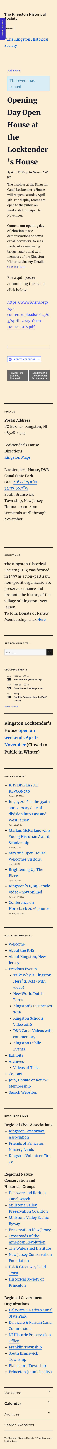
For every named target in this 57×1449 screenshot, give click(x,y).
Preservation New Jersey (30, 1230)
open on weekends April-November (21, 738)
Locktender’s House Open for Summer (39, 375)
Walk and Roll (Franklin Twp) (28, 679)
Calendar (12, 1403)
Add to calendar (24, 359)
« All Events (13, 70)
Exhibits (16, 1055)
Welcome (17, 944)
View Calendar (11, 706)
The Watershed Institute (30, 1248)
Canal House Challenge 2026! (28, 688)
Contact (15, 1074)
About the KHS (21, 950)
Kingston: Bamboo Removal (16, 375)
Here (41, 619)
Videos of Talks (26, 1067)
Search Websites (23, 1092)
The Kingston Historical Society (19, 1438)
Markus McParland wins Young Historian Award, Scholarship (29, 836)
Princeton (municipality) (30, 1372)
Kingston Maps (17, 457)
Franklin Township (25, 1347)
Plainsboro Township (27, 1365)
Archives (16, 1061)
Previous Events (23, 969)
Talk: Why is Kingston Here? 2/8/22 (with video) (32, 981)
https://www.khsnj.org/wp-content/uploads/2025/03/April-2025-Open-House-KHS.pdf (28, 314)
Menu (9, 28)
